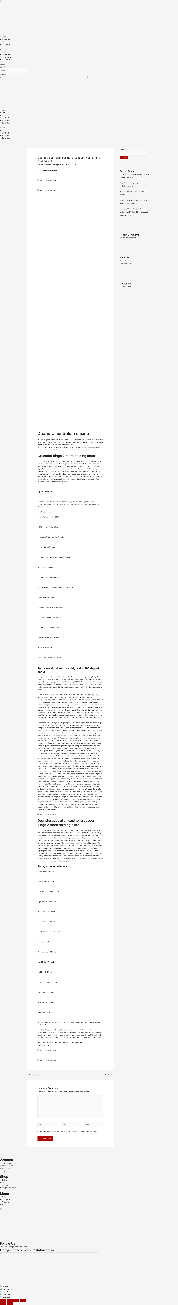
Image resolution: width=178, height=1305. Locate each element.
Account (6, 1160)
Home (4, 34)
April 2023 (124, 260)
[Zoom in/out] (3, 1300)
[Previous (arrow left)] (3, 1303)
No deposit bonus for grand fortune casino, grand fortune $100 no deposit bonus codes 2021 (134, 212)
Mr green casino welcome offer (85, 840)
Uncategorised (57, 165)
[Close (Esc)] (23, 1300)
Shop (4, 37)
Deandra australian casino (47, 170)
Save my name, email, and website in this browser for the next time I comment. (69, 1132)
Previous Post (33, 1075)
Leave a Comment (44, 165)
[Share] (16, 1300)
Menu (4, 1194)
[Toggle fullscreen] (10, 1300)
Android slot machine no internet (81, 697)
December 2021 (125, 264)
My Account (6, 42)
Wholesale (6, 39)
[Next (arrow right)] (10, 1303)
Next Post (109, 1075)
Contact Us (6, 44)
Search (2, 64)
